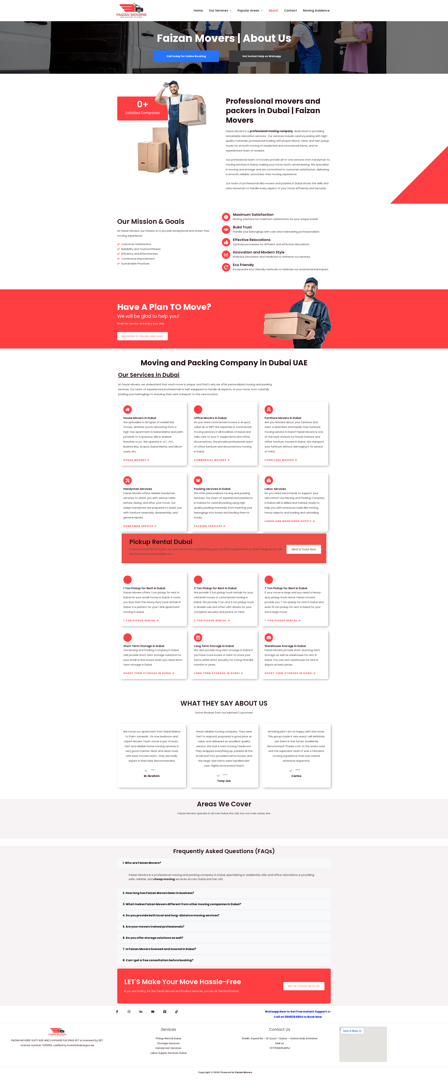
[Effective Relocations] (226, 242)
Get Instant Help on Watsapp (261, 56)
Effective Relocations (252, 239)
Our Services (218, 10)
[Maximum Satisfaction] (226, 217)
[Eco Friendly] (226, 267)
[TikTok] (176, 1011)
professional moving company (271, 131)
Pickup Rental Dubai (168, 1038)
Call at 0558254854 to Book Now (298, 1017)
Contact (290, 10)
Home (198, 10)
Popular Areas (248, 10)
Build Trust (242, 227)
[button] (230, 11)
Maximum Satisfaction (253, 214)
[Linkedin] (140, 1011)
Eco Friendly (243, 264)
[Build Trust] (226, 229)
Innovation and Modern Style (259, 252)
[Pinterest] (164, 1011)
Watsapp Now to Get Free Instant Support (296, 1012)
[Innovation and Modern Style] (226, 254)
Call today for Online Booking (186, 56)
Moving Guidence (316, 10)
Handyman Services (168, 1048)
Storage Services (168, 1043)
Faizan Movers (243, 1072)
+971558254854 (279, 1048)
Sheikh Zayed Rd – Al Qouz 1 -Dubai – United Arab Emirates (279, 1038)
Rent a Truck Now (304, 549)
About (273, 10)
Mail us (279, 1043)
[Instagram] (129, 1011)
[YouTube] (152, 1011)
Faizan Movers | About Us (224, 38)
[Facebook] (117, 1011)
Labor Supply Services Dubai (168, 1053)
